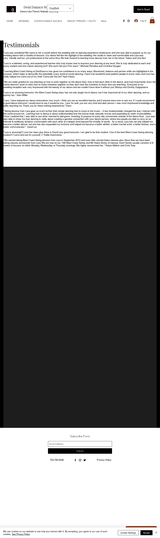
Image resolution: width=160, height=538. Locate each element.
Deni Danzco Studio (39, 7)
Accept (146, 532)
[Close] (156, 533)
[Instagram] (128, 20)
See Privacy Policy (21, 534)
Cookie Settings (128, 532)
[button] (152, 20)
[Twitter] (84, 460)
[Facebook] (123, 20)
